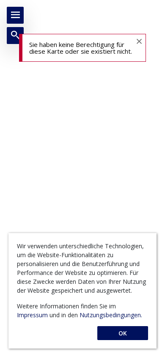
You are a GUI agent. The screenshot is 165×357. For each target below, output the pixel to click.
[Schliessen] (139, 41)
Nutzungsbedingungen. (111, 315)
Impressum (33, 315)
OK (122, 333)
